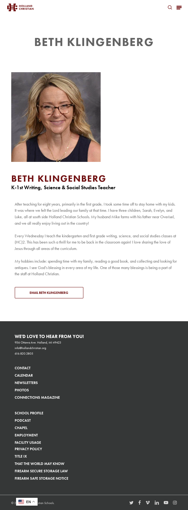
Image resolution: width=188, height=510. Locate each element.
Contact (22, 368)
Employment (26, 435)
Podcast (23, 420)
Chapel (21, 427)
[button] (179, 7)
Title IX (21, 456)
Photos (22, 390)
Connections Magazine (37, 397)
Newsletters (26, 382)
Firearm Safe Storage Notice (41, 478)
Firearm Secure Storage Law (41, 471)
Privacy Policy (28, 449)
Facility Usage (28, 442)
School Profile (29, 413)
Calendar (24, 375)
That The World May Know (39, 463)
